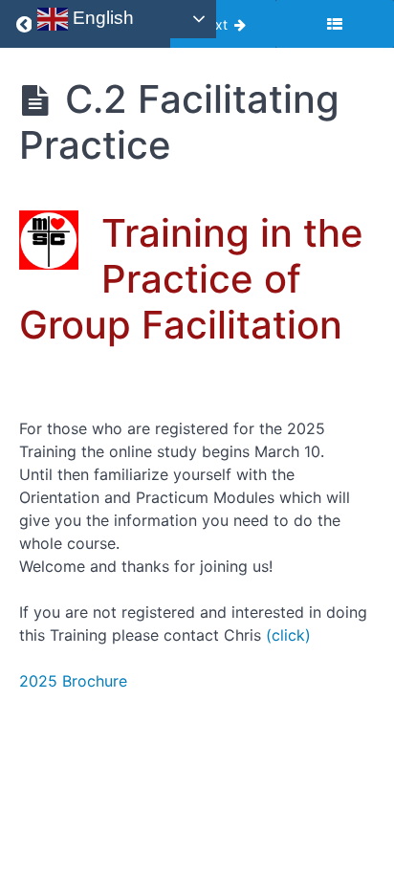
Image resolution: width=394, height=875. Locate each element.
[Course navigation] (334, 24)
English (101, 18)
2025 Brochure (73, 680)
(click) (288, 635)
